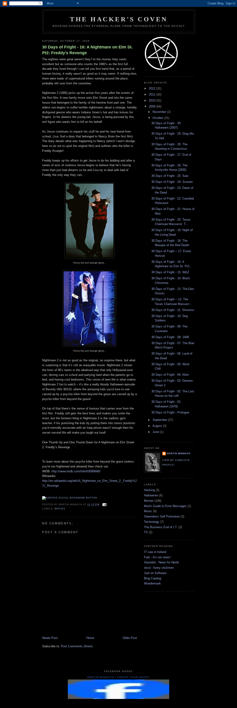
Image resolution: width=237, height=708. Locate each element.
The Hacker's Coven (119, 19)
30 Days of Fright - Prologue (170, 412)
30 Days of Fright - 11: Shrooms (172, 310)
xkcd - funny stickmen (159, 567)
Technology (151, 522)
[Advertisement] (126, 702)
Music (148, 511)
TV (146, 532)
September (160, 420)
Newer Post (50, 638)
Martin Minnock (178, 453)
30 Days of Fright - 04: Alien (170, 374)
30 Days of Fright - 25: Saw (169, 176)
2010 (152, 100)
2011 (152, 94)
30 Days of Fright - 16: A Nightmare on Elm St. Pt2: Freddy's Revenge (87, 50)
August (158, 426)
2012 (152, 88)
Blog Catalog (152, 578)
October (158, 118)
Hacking (149, 490)
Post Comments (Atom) (77, 646)
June (156, 432)
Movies (60, 508)
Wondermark (152, 583)
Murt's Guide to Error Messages (165, 506)
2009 (152, 106)
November (160, 112)
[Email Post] (103, 504)
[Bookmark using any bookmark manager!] (69, 497)
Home (90, 638)
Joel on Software (155, 573)
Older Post (130, 638)
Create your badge (133, 677)
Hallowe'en (151, 495)
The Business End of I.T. (161, 527)
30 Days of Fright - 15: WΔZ (170, 272)
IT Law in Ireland (155, 552)
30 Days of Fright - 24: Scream (172, 182)
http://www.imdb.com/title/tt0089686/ (76, 471)
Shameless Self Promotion (162, 516)
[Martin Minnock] (118, 698)
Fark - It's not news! (157, 557)
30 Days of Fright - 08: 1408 (170, 337)
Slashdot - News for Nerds (161, 562)
